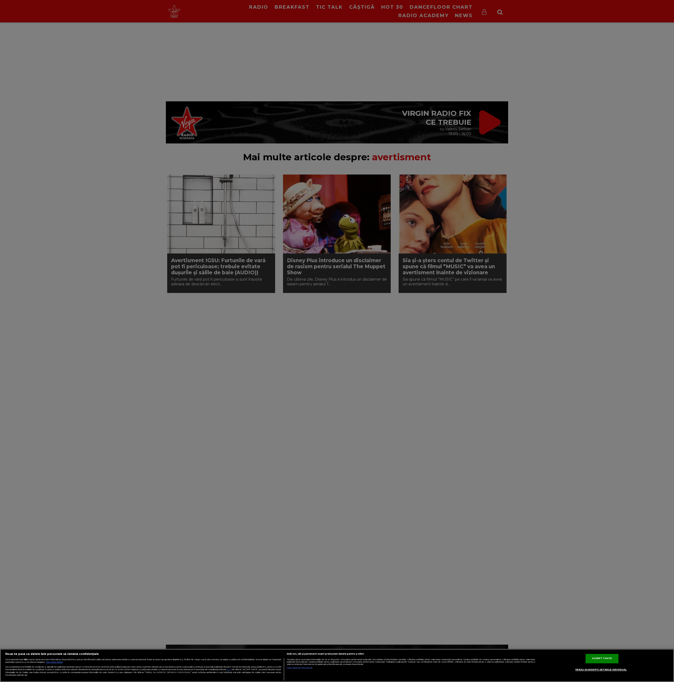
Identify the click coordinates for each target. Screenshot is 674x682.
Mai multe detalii (54, 662)
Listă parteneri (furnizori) (299, 668)
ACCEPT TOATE (602, 658)
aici (229, 669)
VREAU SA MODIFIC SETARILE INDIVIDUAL (601, 669)
